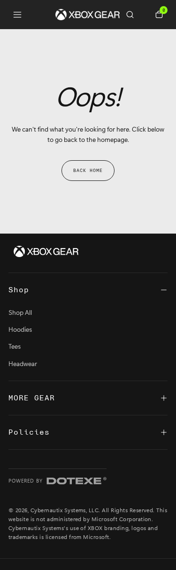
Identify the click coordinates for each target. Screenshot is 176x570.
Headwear (22, 363)
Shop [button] (18, 290)
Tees (14, 346)
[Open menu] (17, 14)
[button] (133, 14)
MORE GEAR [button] (31, 398)
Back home (88, 170)
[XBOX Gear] (46, 251)
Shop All (20, 312)
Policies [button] (29, 432)
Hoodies (20, 329)
